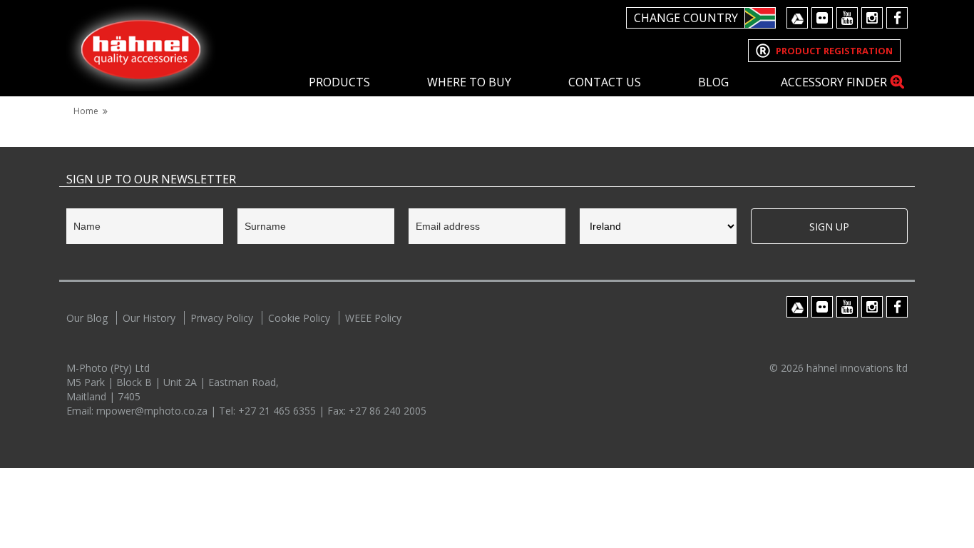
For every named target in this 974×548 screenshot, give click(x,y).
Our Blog (87, 318)
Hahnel (141, 47)
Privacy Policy (221, 318)
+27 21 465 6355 (278, 410)
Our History (149, 318)
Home (85, 111)
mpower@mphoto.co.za (153, 410)
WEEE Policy (373, 318)
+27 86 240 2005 (387, 410)
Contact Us (604, 82)
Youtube (847, 18)
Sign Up (829, 226)
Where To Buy (469, 82)
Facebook (897, 18)
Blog (713, 82)
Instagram (872, 18)
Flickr (822, 18)
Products (339, 82)
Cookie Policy (299, 318)
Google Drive (797, 18)
